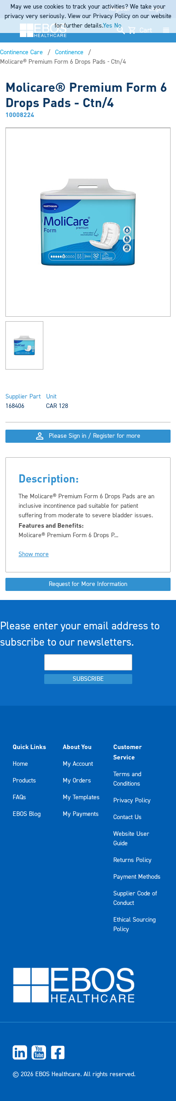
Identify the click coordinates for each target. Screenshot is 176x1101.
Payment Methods (137, 877)
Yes (107, 26)
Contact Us (127, 817)
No (117, 26)
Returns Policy (132, 860)
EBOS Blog (27, 814)
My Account (78, 764)
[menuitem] (88, 1052)
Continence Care (21, 52)
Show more (34, 554)
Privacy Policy (132, 800)
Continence (69, 52)
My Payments (81, 814)
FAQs (19, 797)
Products (24, 781)
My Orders (77, 781)
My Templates (81, 797)
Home (20, 764)
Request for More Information (88, 584)
